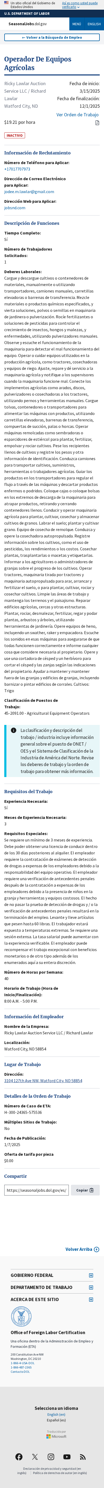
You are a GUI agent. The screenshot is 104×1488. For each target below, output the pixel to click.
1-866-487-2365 (21, 1367)
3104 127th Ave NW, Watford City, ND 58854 (43, 1080)
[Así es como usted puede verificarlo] (52, 5)
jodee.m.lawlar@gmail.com (29, 191)
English (94, 23)
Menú (77, 23)
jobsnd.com (14, 207)
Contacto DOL (20, 1372)
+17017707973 (17, 169)
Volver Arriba (79, 1249)
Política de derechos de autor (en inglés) (60, 1473)
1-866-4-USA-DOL (23, 1363)
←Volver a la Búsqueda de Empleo (52, 37)
